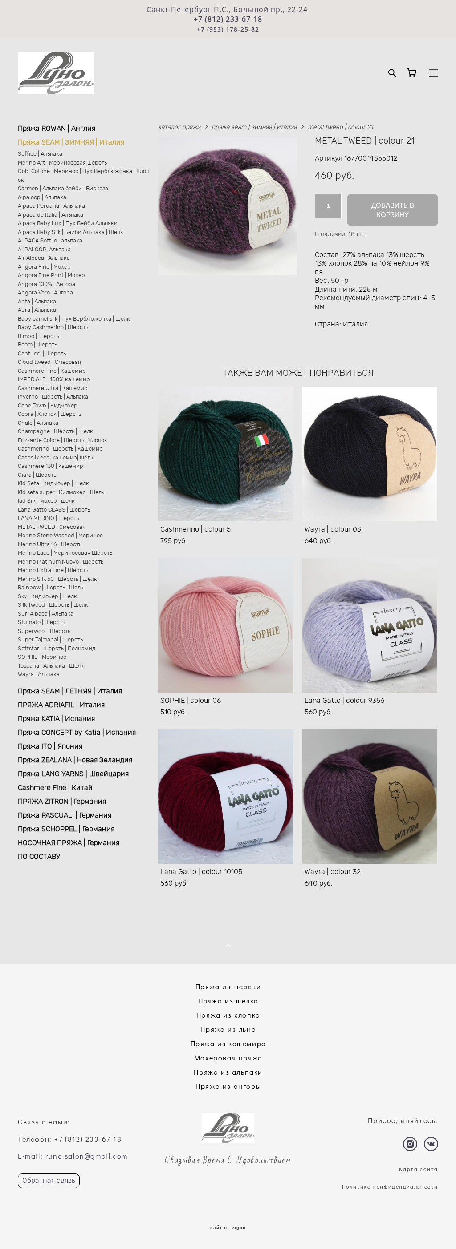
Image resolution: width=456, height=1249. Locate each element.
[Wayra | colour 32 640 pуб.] (370, 796)
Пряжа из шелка (228, 1000)
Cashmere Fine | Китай (55, 787)
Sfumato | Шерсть (41, 622)
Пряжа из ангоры (228, 1086)
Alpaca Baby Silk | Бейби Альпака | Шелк (70, 232)
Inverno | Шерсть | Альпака (53, 397)
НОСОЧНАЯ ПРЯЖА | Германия (68, 842)
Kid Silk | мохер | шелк (46, 501)
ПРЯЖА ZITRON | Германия (62, 801)
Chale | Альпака (38, 423)
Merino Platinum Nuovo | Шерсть (60, 562)
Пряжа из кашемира (228, 1043)
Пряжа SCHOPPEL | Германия (66, 829)
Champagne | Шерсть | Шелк (55, 432)
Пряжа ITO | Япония (50, 746)
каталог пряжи (179, 127)
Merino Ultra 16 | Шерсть (49, 545)
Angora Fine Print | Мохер (51, 275)
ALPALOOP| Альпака (44, 250)
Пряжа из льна (228, 1029)
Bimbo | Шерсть (38, 336)
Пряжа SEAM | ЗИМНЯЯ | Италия (71, 142)
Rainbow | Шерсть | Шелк (51, 588)
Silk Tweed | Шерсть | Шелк (53, 605)
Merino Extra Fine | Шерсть (53, 570)
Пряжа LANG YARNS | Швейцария (73, 774)
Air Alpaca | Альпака (44, 258)
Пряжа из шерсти (228, 986)
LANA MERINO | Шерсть (48, 518)
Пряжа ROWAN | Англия (56, 128)
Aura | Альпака (37, 310)
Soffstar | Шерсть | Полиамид (56, 649)
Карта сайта (418, 1168)
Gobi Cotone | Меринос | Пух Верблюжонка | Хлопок (83, 176)
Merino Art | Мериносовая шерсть (62, 163)
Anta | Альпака (37, 302)
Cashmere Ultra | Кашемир (53, 388)
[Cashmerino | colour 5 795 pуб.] (225, 454)
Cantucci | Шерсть (42, 354)
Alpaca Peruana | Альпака (51, 206)
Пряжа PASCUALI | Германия (64, 815)
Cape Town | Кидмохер (47, 406)
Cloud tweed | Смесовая (49, 362)
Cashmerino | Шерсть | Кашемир (60, 449)
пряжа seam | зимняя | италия (254, 127)
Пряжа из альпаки (228, 1071)
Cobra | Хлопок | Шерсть (49, 414)
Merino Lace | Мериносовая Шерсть (65, 553)
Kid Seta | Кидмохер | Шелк (53, 484)
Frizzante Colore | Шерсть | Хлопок (62, 440)
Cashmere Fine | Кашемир (52, 371)
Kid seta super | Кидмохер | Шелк (61, 493)
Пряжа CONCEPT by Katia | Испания (77, 732)
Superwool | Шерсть (44, 631)
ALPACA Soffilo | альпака (50, 241)
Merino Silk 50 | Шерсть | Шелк (57, 579)
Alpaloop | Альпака (42, 198)
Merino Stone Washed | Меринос (60, 536)
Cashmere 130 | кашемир (50, 466)
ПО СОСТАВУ (39, 856)
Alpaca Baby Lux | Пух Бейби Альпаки (68, 223)
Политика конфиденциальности (390, 1186)
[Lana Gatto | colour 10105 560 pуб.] (225, 796)
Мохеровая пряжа (228, 1057)
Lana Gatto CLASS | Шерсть (54, 510)
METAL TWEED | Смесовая (52, 527)
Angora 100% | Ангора (46, 284)
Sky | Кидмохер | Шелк (47, 597)
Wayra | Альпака (39, 674)
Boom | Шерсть (37, 345)
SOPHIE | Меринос (42, 657)
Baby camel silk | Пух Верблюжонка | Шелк (74, 319)
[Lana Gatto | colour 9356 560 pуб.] (370, 625)
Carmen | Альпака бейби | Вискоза (63, 189)
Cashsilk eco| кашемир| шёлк (56, 458)
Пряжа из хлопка (228, 1014)
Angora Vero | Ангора (45, 293)
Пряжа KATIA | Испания (56, 718)
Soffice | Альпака (40, 154)
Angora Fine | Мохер (44, 267)
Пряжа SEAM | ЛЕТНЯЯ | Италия (70, 691)
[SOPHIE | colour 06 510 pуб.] (225, 625)
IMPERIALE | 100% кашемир (54, 380)
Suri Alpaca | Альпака (45, 614)
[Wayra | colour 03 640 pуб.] (370, 454)
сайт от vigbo (228, 1227)
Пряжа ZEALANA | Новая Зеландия (75, 760)
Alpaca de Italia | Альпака (50, 215)
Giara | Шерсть (37, 475)
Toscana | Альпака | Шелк (51, 666)
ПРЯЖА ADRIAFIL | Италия (61, 705)
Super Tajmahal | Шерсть (50, 640)
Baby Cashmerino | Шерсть (53, 327)
